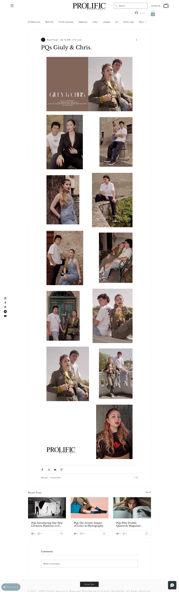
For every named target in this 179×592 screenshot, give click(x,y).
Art (116, 22)
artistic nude (128, 22)
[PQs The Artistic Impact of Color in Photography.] (90, 507)
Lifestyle (106, 22)
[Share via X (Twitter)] (48, 469)
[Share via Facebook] (42, 469)
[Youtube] (5, 316)
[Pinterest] (5, 307)
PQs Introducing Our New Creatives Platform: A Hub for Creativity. (47, 524)
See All (148, 492)
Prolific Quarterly (66, 22)
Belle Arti (49, 22)
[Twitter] (5, 311)
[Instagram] (5, 298)
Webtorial (83, 22)
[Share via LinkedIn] (55, 469)
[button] (12, 5)
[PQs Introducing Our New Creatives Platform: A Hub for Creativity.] (47, 507)
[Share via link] (61, 469)
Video (95, 22)
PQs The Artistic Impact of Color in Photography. (89, 524)
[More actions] (136, 39)
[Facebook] (5, 302)
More (141, 22)
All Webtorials (34, 22)
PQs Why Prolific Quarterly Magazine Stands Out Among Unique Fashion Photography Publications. (128, 524)
